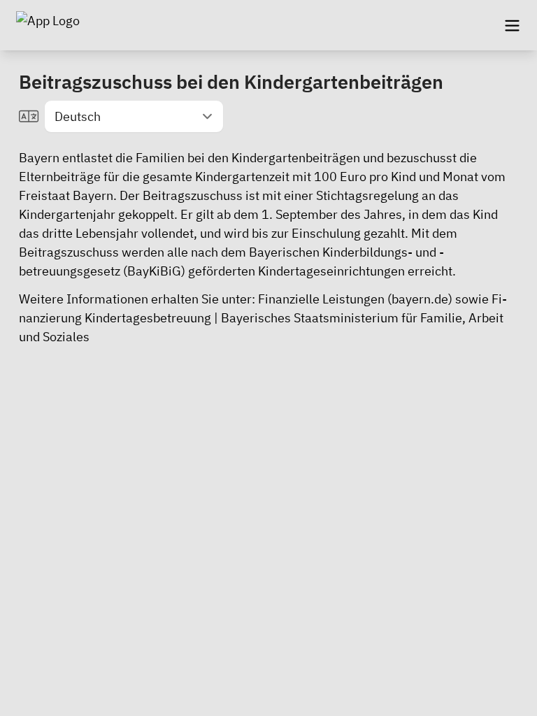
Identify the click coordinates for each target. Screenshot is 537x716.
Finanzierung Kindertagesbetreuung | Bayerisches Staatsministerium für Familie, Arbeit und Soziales (263, 318)
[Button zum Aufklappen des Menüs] (512, 25)
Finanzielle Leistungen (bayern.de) (355, 299)
